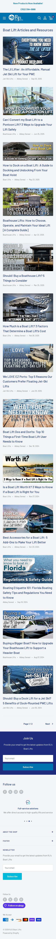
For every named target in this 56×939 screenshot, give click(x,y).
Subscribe (28, 767)
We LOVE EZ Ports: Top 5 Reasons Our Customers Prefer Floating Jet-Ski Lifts (27, 381)
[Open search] (39, 18)
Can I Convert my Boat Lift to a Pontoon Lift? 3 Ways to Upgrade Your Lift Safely (27, 124)
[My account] (45, 18)
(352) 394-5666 (28, 9)
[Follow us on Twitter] (10, 792)
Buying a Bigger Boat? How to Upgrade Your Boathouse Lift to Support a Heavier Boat (28, 647)
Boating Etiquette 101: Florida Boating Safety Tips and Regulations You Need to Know (27, 592)
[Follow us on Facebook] (5, 792)
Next (47, 724)
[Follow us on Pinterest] (21, 792)
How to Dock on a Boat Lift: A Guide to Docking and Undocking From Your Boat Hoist (28, 170)
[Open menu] (4, 18)
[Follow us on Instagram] (16, 792)
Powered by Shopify (11, 933)
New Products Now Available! (28, 3)
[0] (51, 18)
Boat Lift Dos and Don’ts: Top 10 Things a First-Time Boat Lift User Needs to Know (25, 436)
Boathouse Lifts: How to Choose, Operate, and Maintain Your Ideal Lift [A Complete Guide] (26, 225)
